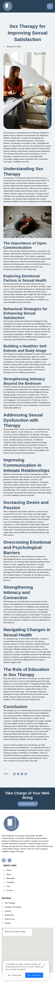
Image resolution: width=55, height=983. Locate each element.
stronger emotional (18, 617)
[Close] (45, 965)
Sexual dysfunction (11, 429)
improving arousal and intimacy (34, 329)
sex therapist (44, 519)
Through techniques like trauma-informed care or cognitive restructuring (23, 567)
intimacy (30, 297)
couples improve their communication (27, 485)
